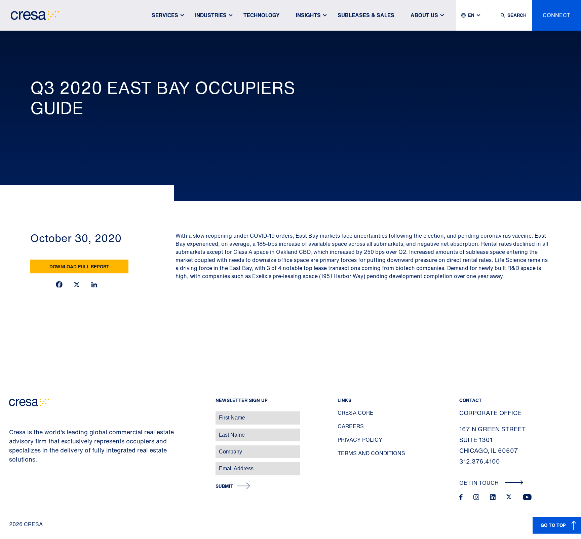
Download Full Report (79, 266)
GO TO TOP (553, 525)
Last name (13, 431)
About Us (424, 15)
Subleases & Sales (366, 15)
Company (12, 448)
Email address (16, 465)
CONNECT (556, 15)
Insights (308, 15)
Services (165, 15)
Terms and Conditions (371, 453)
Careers (351, 426)
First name (13, 414)
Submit (224, 486)
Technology (261, 15)
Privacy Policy (360, 440)
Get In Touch (479, 483)
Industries (211, 15)
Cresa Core (356, 413)
